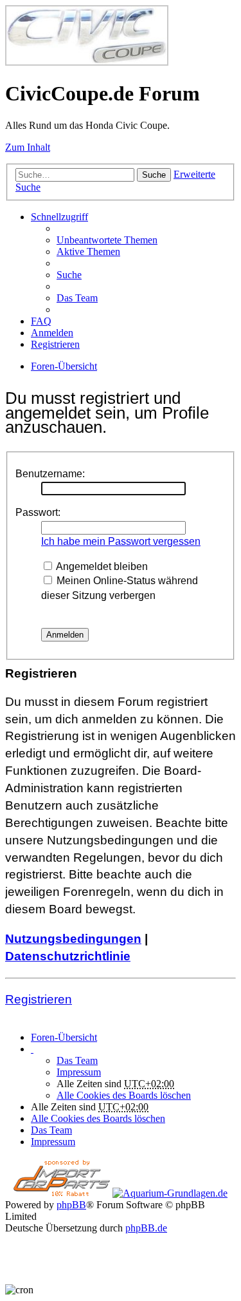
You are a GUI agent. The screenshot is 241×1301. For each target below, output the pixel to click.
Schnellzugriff (59, 216)
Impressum (79, 1072)
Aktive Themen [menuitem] (88, 251)
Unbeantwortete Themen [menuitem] (107, 239)
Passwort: (37, 512)
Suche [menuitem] (69, 274)
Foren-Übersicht (64, 1037)
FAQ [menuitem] (41, 321)
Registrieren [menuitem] (55, 344)
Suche (154, 175)
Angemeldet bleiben (101, 566)
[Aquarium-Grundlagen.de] (170, 1193)
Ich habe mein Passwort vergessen (121, 541)
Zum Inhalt (27, 147)
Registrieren (38, 999)
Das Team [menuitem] (77, 297)
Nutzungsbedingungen (73, 938)
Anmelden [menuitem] (52, 332)
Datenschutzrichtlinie (67, 956)
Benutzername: (50, 473)
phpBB (71, 1204)
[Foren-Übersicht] (86, 62)
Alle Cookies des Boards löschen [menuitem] (124, 1095)
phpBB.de (146, 1227)
